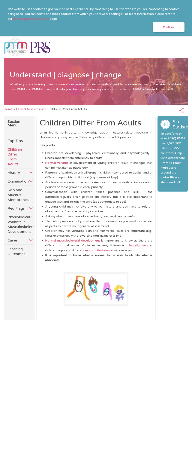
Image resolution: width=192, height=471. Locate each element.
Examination (17, 181)
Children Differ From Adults (15, 156)
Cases (13, 240)
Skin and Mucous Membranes (17, 195)
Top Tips (15, 141)
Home (8, 109)
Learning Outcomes (16, 251)
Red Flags (16, 208)
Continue (168, 27)
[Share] (181, 110)
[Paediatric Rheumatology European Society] (40, 47)
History (14, 173)
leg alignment (139, 245)
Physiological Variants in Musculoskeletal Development (17, 224)
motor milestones (97, 250)
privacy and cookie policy (31, 19)
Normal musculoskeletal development (73, 240)
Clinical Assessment (30, 109)
